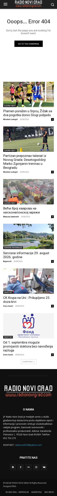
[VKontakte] (44, 467)
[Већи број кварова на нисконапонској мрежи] (28, 191)
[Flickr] (28, 467)
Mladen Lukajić (10, 119)
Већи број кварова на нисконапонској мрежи (21, 210)
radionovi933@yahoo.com (28, 444)
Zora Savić (8, 306)
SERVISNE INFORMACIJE (13, 248)
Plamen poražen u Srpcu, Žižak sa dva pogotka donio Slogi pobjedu (27, 113)
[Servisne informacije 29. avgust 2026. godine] (28, 236)
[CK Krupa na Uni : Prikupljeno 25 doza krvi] (28, 281)
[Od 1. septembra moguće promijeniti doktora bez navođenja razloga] (28, 325)
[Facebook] (21, 467)
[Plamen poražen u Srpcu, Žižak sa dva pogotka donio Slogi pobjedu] (28, 94)
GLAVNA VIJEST (10, 106)
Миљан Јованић (11, 216)
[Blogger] (13, 467)
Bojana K (7, 261)
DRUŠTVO (8, 292)
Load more (27, 361)
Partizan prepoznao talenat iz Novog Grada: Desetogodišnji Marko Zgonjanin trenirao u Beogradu (24, 162)
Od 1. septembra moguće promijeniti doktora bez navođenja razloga (28, 346)
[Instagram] (36, 467)
